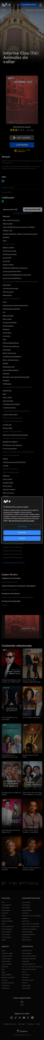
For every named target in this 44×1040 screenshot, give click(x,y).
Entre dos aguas (8, 292)
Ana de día (6, 261)
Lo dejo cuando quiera (10, 414)
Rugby (3, 972)
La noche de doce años (10, 288)
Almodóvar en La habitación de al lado (10, 756)
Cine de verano (6, 918)
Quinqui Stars (7, 295)
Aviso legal (22, 1024)
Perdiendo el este (9, 367)
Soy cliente (23, 137)
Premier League (6, 958)
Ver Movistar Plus (27, 950)
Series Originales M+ (7, 926)
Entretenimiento (6, 937)
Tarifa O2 (24, 983)
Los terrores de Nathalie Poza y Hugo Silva (17, 275)
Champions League (7, 953)
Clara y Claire (7, 479)
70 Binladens (7, 384)
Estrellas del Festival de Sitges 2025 (11, 831)
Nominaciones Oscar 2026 (30, 756)
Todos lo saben (8, 223)
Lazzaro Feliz (7, 258)
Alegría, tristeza (8, 264)
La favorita (6, 336)
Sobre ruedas (7, 319)
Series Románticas (7, 929)
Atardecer (6, 329)
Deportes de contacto (8, 977)
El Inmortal (25, 913)
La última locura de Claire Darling (14, 462)
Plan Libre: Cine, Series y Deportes (32, 966)
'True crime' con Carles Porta (30, 926)
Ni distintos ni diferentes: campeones (15, 268)
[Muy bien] (21, 130)
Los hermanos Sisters (10, 448)
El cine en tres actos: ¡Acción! (10, 869)
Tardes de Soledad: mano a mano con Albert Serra (11, 681)
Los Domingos (26, 907)
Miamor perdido (8, 316)
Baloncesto (5, 966)
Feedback (6, 380)
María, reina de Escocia (11, 360)
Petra (5, 241)
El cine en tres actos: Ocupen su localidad (30, 831)
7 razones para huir (9, 407)
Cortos (4, 915)
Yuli (4, 312)
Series (4, 10)
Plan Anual (25, 977)
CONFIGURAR (22, 527)
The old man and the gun (11, 346)
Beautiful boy (7, 390)
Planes (24, 972)
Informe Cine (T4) (32, 209)
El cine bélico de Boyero (32, 717)
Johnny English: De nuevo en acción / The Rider (19, 227)
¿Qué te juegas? (8, 401)
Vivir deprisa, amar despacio (12, 445)
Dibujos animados (27, 932)
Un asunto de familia (9, 322)
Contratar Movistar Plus (29, 964)
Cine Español (5, 907)
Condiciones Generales (28, 958)
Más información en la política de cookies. (22, 521)
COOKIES (38, 1024)
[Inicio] (6, 5)
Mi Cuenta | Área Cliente (29, 956)
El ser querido (26, 902)
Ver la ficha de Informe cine (22, 213)
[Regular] (16, 130)
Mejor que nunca (8, 493)
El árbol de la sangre (10, 254)
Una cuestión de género (11, 370)
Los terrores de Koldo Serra (12, 278)
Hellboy (5, 459)
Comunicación (26, 988)
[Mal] (13, 130)
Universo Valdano (7, 964)
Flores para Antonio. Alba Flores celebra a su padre (32, 793)
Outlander (25, 918)
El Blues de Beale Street (11, 343)
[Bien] (19, 130)
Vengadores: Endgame (10, 442)
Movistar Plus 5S (26, 940)
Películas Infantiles (7, 921)
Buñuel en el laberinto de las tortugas (15, 435)
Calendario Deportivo (8, 983)
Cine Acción (5, 913)
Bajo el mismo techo (9, 353)
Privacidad (30, 1024)
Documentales (6, 934)
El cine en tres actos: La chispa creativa (32, 869)
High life (5, 363)
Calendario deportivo (34, 10)
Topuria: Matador (7, 974)
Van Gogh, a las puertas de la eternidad (16, 377)
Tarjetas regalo (26, 985)
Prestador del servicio (9, 1024)
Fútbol (19, 10)
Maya (4, 394)
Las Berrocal (25, 921)
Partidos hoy (5, 985)
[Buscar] (18, 5)
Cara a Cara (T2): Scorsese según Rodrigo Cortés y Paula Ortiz (31, 681)
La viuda (5, 465)
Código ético (25, 961)
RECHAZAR (22, 532)
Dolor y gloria (7, 397)
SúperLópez (7, 285)
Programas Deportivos (28, 934)
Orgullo (4, 940)
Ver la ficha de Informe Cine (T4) (14, 562)
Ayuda (22, 1005)
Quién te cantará (8, 247)
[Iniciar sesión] (40, 5)
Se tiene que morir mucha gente (31, 915)
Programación (6, 988)
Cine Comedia (6, 910)
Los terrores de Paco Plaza (12, 271)
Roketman (6, 476)
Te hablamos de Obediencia (12, 356)
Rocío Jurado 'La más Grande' (30, 923)
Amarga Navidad (27, 910)
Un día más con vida (9, 251)
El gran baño (7, 333)
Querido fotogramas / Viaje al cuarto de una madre (20, 234)
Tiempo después (8, 326)
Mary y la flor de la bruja (11, 220)
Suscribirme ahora (29, 5)
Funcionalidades (26, 953)
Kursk (5, 302)
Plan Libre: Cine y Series (29, 969)
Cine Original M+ (6, 905)
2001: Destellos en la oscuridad (10, 718)
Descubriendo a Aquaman (11, 309)
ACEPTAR (22, 538)
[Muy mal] (11, 130)
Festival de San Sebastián (29, 929)
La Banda (6, 496)
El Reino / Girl (7, 230)
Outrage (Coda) (8, 482)
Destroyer (6, 373)
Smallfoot (6, 237)
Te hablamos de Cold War (11, 404)
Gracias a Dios (7, 428)
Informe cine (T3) (10, 209)
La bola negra (26, 905)
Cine (12, 10)
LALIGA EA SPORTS (7, 956)
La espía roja (7, 424)
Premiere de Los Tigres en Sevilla (11, 793)
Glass (4, 339)
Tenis (3, 969)
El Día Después (6, 961)
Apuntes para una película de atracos (15, 305)
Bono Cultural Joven (28, 980)
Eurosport (4, 980)
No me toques (7, 486)
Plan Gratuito (26, 974)
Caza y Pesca (25, 937)
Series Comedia (6, 932)
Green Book (7, 350)
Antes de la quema (9, 489)
